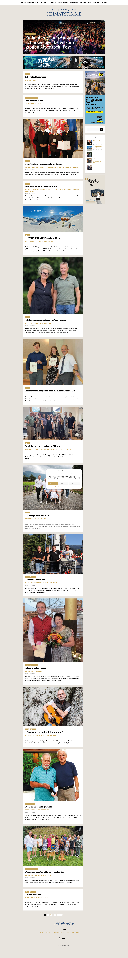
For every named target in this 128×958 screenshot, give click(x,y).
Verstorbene (82, 2)
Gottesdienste (74, 2)
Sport (36, 2)
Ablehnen (63, 484)
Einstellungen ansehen (74, 484)
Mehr (89, 2)
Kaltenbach (34, 869)
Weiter (59, 915)
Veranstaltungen (44, 2)
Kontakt (78, 932)
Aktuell (23, 2)
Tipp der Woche (34, 98)
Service (104, 2)
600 (55, 915)
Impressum (73, 487)
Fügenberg (28, 665)
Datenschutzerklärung (56, 487)
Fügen (27, 729)
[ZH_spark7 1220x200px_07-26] (64, 62)
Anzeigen (53, 2)
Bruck (27, 577)
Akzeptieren (52, 484)
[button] (79, 471)
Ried (33, 804)
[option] (64, 37)
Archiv (41, 932)
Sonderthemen (96, 2)
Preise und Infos (70, 932)
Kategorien (48, 932)
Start (33, 43)
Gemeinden (30, 2)
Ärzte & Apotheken (63, 2)
